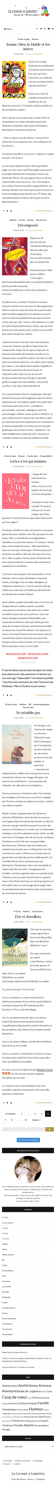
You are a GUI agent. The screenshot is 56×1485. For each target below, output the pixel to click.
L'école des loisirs (38, 1413)
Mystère (34, 1417)
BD (30, 704)
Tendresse (7, 1425)
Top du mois (41, 220)
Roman (35, 39)
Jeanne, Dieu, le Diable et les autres (28, 46)
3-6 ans (5, 1228)
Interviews (6, 1281)
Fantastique (9, 1409)
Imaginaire (6, 1413)
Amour (33, 1385)
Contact (17, 1464)
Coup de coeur (14, 1397)
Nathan (41, 1416)
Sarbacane (30, 1421)
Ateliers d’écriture (22, 1460)
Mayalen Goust (45, 1069)
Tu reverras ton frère (26, 1367)
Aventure (9, 1391)
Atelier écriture (8, 1255)
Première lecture (8, 1308)
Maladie (16, 1417)
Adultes (13, 220)
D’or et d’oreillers (28, 916)
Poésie (22, 220)
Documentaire (7, 1271)
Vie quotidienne (41, 1425)
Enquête (33, 1403)
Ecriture (5, 1403)
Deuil (30, 1398)
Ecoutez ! (7, 1464)
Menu (9, 29)
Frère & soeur (22, 1409)
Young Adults (46, 456)
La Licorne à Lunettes (28, 1473)
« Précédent (10, 1114)
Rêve (22, 1421)
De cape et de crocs (19, 1352)
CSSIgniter (40, 1479)
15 (26, 1120)
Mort (21, 1417)
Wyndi (4, 1352)
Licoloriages (38, 1460)
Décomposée (28, 225)
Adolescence (10, 1385)
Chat (44, 1391)
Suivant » (36, 1120)
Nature (48, 1417)
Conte (4, 1265)
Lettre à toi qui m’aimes (28, 461)
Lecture (49, 1413)
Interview (26, 1413)
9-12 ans (17, 911)
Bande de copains (27, 1391)
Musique (27, 1417)
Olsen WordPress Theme (22, 1479)
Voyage (6, 1429)
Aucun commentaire (34, 54)
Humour (36, 1409)
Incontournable (16, 1414)
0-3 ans (5, 1217)
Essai (4, 1276)
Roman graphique (41, 704)
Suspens (44, 1420)
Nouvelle (5, 1292)
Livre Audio (6, 1286)
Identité (46, 1410)
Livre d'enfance (7, 1417)
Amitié (23, 1385)
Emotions (13, 1403)
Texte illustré (7, 1324)
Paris (3, 1421)
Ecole (46, 1398)
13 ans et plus (24, 39)
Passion (8, 1421)
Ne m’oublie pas (28, 712)
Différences (38, 1397)
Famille (43, 1403)
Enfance (23, 1403)
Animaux (45, 1385)
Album (4, 1249)
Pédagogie (6, 1297)
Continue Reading (43, 210)
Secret (37, 1421)
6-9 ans (5, 1233)
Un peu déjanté (24, 1425)
